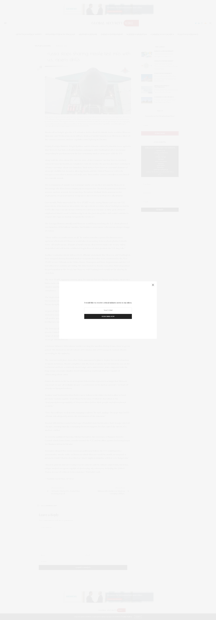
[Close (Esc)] (153, 285)
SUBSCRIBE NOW (108, 316)
